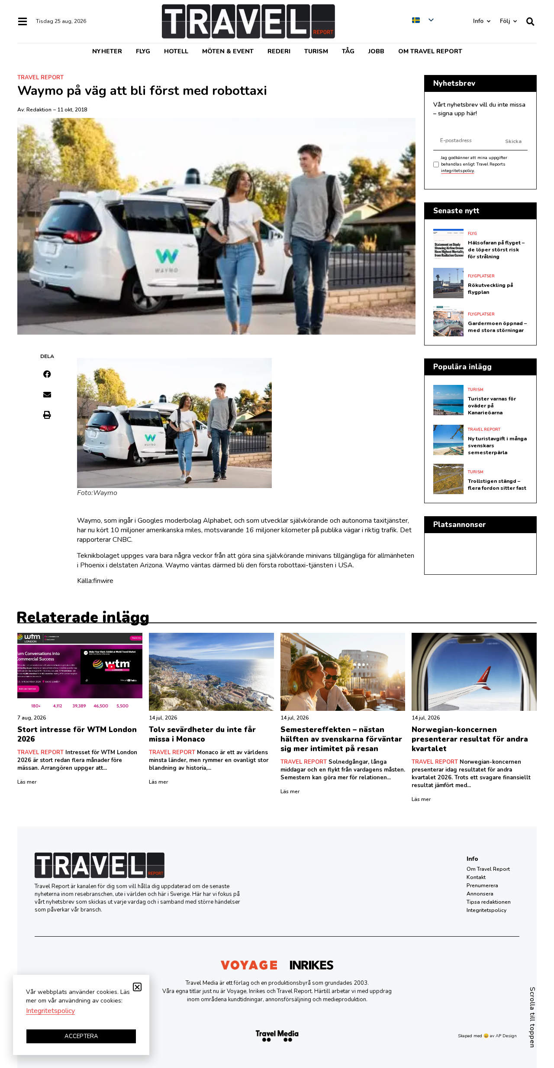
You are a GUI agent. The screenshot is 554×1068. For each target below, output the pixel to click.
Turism (316, 51)
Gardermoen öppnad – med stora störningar (497, 327)
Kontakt (476, 877)
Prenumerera (482, 885)
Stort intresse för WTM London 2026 (77, 734)
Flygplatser (481, 276)
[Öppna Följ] (515, 21)
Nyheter (107, 51)
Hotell (176, 51)
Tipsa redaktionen (489, 902)
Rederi (278, 51)
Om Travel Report (430, 51)
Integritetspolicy (486, 910)
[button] (47, 374)
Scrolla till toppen (532, 1017)
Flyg (143, 51)
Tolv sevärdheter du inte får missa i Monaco (202, 734)
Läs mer (26, 781)
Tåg (348, 51)
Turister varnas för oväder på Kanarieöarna (492, 405)
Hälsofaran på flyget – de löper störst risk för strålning (496, 249)
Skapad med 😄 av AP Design (487, 1036)
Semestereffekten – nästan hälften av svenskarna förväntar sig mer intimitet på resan (341, 739)
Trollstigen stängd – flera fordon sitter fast (497, 485)
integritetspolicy (457, 171)
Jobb (376, 51)
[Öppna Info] (488, 21)
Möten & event (228, 51)
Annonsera (480, 893)
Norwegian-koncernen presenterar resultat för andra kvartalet (470, 739)
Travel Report (40, 77)
